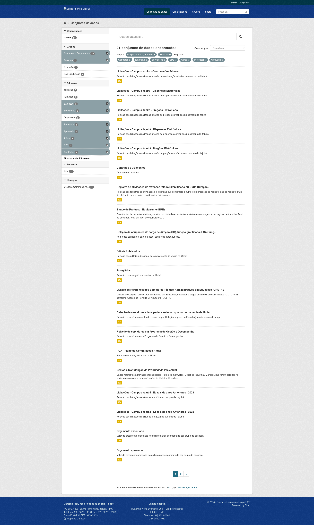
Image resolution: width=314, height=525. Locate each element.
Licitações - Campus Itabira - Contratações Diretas (148, 71)
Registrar (244, 2)
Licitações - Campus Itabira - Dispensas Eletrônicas (148, 90)
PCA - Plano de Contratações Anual (139, 350)
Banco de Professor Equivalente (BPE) (141, 209)
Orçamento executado (130, 431)
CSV (119, 81)
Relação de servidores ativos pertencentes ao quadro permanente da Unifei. (164, 312)
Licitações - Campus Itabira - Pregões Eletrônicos (147, 110)
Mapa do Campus (76, 518)
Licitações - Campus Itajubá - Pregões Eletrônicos (147, 148)
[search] (240, 36)
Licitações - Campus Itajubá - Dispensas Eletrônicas (149, 129)
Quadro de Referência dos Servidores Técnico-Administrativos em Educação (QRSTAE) (171, 290)
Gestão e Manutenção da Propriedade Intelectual (147, 370)
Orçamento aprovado (130, 450)
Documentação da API (187, 487)
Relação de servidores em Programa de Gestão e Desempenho (155, 331)
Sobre (208, 11)
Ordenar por (201, 48)
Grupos (196, 11)
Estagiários (124, 270)
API (169, 487)
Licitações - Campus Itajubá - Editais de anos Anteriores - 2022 (155, 412)
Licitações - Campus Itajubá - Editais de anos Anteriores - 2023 (155, 392)
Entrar (233, 2)
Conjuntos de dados (157, 11)
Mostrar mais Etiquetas (77, 158)
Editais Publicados (128, 251)
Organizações (180, 11)
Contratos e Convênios (131, 167)
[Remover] (154, 54)
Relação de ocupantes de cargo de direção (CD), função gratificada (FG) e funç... (166, 232)
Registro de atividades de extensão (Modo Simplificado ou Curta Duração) (163, 187)
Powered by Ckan (241, 505)
